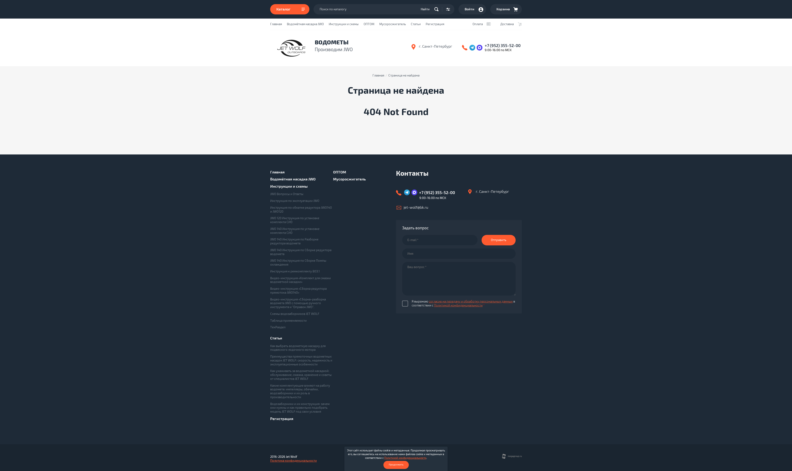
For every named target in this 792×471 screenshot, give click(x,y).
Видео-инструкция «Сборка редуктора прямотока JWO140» (298, 290)
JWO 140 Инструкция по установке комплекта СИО (294, 231)
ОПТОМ (369, 24)
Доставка (507, 24)
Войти (469, 9)
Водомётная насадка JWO (305, 24)
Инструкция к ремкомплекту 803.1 (295, 271)
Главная (276, 24)
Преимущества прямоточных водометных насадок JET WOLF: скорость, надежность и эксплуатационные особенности (301, 360)
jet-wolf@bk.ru (416, 207)
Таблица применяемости (288, 321)
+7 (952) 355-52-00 (503, 45)
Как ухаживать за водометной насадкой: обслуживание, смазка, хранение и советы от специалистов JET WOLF (301, 375)
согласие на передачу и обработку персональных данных (471, 301)
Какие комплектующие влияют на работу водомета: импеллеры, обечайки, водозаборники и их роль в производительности (300, 391)
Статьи (416, 24)
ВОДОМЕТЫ (332, 42)
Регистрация (435, 24)
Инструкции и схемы (344, 24)
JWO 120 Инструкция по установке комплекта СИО (294, 220)
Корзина (503, 9)
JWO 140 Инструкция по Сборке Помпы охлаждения (298, 262)
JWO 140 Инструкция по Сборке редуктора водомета (300, 252)
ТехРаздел (277, 327)
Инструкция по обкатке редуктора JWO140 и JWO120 (301, 209)
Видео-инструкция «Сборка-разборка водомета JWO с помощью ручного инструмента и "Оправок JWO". (298, 303)
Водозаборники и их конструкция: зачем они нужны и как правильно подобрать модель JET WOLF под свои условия (300, 408)
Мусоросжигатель (392, 24)
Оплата (478, 24)
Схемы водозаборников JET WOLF (294, 314)
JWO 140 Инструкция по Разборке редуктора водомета (294, 241)
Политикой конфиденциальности (458, 305)
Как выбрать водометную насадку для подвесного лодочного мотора (298, 348)
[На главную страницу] (291, 48)
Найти (425, 9)
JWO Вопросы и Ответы (286, 194)
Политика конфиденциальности (293, 461)
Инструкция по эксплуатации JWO (294, 201)
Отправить (498, 240)
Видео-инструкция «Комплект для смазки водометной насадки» (300, 280)
